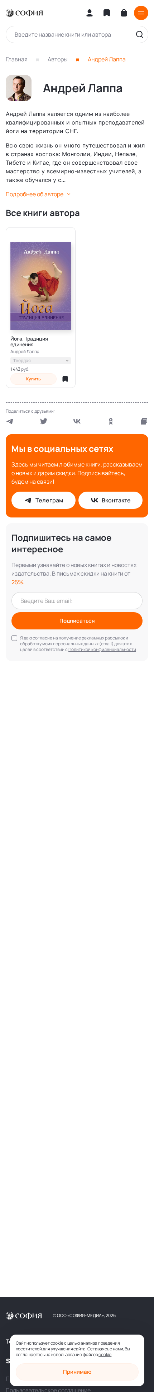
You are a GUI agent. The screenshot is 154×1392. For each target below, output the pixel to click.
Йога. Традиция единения (29, 341)
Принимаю (77, 1371)
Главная (17, 59)
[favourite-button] (65, 379)
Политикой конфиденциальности (102, 649)
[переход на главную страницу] (24, 13)
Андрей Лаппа (24, 352)
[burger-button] (141, 13)
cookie (104, 1354)
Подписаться (77, 620)
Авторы (58, 59)
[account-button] (89, 13)
